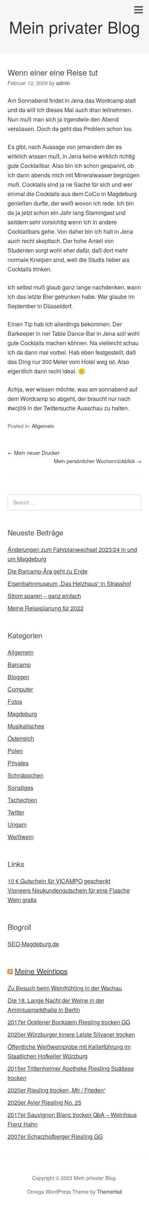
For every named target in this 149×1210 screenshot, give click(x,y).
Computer (20, 689)
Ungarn (17, 824)
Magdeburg (22, 714)
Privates (18, 763)
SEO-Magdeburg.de (33, 944)
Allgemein (43, 426)
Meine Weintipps (41, 971)
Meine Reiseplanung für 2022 (46, 608)
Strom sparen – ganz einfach (44, 596)
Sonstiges (20, 787)
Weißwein (21, 837)
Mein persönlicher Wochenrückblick (97, 461)
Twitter (16, 812)
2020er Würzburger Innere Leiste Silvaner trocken (71, 1034)
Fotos (15, 701)
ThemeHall (109, 1191)
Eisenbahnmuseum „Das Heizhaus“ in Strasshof (69, 583)
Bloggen (18, 677)
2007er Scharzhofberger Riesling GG (55, 1136)
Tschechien (22, 800)
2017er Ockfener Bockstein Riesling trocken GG (69, 1022)
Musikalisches (26, 726)
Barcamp (19, 664)
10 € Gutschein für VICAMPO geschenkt (59, 881)
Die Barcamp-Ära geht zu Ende (48, 571)
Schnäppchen (25, 775)
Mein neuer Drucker (34, 452)
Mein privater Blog (74, 26)
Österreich (21, 738)
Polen (15, 750)
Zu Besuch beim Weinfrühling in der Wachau (65, 988)
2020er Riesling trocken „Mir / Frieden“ (57, 1090)
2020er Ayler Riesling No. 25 (44, 1102)
